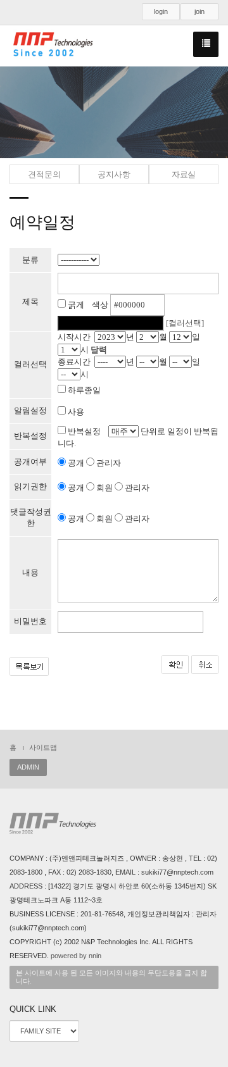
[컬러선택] (185, 323)
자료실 (184, 174)
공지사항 (114, 174)
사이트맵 (43, 747)
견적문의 (44, 174)
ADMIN (28, 767)
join (199, 11)
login (161, 11)
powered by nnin (76, 955)
